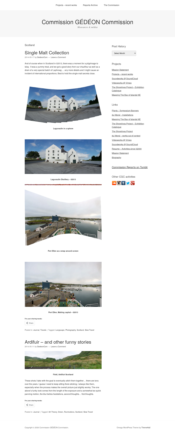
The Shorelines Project (122, 131)
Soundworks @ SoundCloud (125, 78)
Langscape (59, 330)
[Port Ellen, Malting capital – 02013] (63, 309)
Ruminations (69, 412)
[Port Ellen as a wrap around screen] (63, 247)
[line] (63, 184)
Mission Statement (120, 69)
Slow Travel (89, 330)
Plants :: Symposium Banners (125, 110)
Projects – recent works (66, 5)
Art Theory (53, 412)
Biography (116, 157)
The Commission (111, 5)
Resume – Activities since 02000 (127, 148)
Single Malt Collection (47, 52)
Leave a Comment (58, 57)
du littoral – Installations (122, 114)
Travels (43, 330)
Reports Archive (90, 5)
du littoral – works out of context (126, 135)
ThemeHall (145, 427)
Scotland (80, 330)
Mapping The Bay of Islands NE (126, 94)
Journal (36, 330)
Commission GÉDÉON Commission (87, 21)
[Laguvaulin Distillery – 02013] (63, 176)
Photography (70, 330)
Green (60, 412)
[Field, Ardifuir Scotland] (63, 371)
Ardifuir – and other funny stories (58, 341)
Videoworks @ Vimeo (122, 82)
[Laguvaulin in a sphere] (63, 125)
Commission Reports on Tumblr (130, 167)
